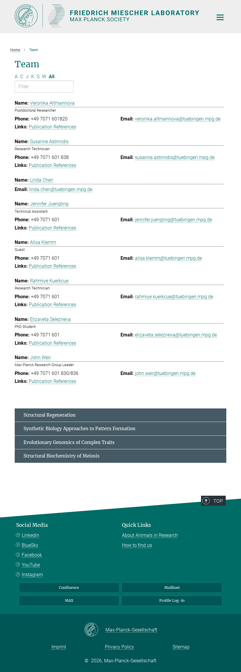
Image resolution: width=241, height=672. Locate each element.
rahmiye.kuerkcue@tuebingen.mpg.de (174, 296)
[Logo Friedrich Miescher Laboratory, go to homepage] (110, 15)
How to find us (137, 545)
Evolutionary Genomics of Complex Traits (69, 442)
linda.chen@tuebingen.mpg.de (60, 189)
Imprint (58, 647)
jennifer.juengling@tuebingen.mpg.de (173, 219)
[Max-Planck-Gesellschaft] (95, 630)
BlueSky (30, 545)
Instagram (32, 574)
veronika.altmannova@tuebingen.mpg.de (177, 119)
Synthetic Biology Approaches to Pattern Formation (79, 428)
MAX (69, 600)
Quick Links (136, 525)
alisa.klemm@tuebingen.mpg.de (168, 258)
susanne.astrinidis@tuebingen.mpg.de (175, 157)
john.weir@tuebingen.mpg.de (165, 373)
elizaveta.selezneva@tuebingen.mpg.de (176, 335)
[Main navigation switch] (220, 17)
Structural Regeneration (50, 415)
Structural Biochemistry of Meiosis (62, 456)
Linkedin (30, 535)
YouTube (31, 565)
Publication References (52, 127)
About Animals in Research (150, 535)
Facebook (32, 555)
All (51, 76)
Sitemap (181, 647)
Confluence (69, 587)
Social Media (32, 525)
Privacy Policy (119, 647)
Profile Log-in (172, 600)
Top (218, 501)
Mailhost (172, 587)
